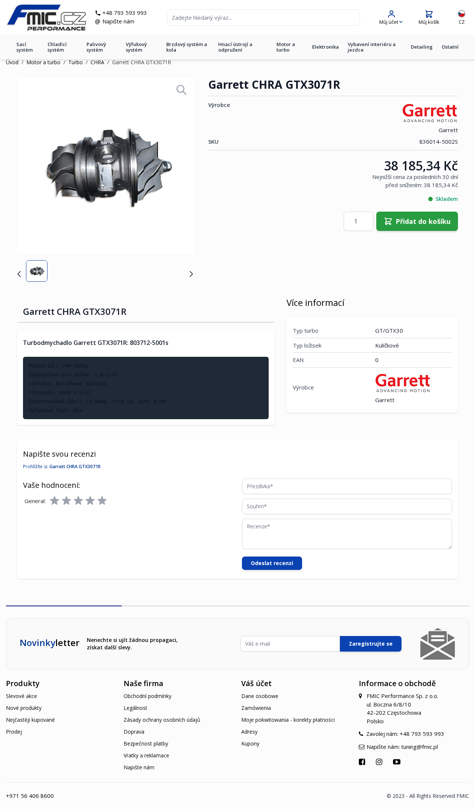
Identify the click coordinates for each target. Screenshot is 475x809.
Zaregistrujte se (371, 643)
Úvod (12, 62)
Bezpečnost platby (146, 743)
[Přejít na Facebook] (363, 762)
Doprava (134, 731)
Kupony (250, 743)
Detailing (422, 46)
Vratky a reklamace (146, 755)
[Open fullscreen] (181, 90)
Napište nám (118, 21)
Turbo (75, 62)
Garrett (448, 130)
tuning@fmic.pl (419, 746)
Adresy (249, 731)
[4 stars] (90, 501)
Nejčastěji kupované (30, 719)
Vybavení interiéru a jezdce (372, 47)
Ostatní (450, 46)
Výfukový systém (136, 47)
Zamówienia (256, 707)
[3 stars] (78, 501)
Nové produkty (24, 707)
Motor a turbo (285, 47)
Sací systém (24, 47)
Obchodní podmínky (147, 695)
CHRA (97, 62)
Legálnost (135, 707)
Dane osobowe (259, 695)
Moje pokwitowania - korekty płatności (288, 719)
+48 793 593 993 (124, 12)
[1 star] (54, 501)
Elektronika (325, 46)
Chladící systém (57, 47)
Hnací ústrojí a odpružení (235, 47)
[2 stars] (66, 501)
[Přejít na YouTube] (397, 762)
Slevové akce (21, 695)
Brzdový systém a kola (186, 47)
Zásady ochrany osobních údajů (162, 719)
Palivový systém (96, 47)
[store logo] (46, 17)
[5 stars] (102, 501)
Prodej (14, 731)
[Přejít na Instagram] (380, 762)
